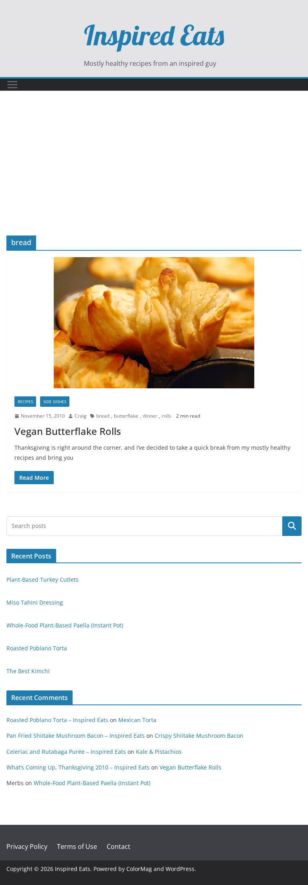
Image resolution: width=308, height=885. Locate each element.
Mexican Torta (137, 720)
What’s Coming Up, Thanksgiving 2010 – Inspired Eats (78, 767)
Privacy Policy (26, 846)
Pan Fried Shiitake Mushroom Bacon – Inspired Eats (75, 735)
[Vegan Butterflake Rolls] (154, 322)
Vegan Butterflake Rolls (67, 431)
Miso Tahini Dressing (34, 602)
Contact (118, 846)
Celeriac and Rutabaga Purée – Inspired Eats (66, 751)
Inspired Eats (154, 35)
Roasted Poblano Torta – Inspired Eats (57, 720)
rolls (166, 415)
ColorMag (139, 869)
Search (292, 526)
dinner (150, 415)
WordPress (180, 869)
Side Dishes (54, 401)
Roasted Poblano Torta (36, 648)
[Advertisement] (154, 175)
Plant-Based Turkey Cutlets (42, 579)
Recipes (25, 401)
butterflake (126, 415)
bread (102, 415)
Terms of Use (77, 846)
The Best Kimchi (28, 671)
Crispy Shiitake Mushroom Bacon (199, 735)
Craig (81, 415)
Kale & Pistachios (159, 751)
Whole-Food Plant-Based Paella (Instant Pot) (64, 625)
